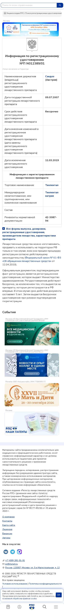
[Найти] (60, 5)
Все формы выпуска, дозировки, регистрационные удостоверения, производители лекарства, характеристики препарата (29, 234)
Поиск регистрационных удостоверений (43, 13)
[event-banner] (32, 394)
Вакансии (7, 533)
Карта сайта (8, 525)
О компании (8, 516)
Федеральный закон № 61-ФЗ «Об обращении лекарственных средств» (31, 259)
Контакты (7, 520)
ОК (58, 594)
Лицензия (7, 529)
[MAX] (19, 551)
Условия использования (14, 583)
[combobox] (29, 5)
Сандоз (49, 76)
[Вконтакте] (5, 551)
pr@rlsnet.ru (11, 564)
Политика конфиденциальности (45, 583)
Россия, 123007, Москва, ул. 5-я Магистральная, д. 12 (32, 567)
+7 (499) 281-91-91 (15, 560)
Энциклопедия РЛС (15, 13)
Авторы (6, 537)
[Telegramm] (12, 551)
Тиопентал (51, 185)
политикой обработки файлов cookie (19, 598)
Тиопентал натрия (51, 194)
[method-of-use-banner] (30, 29)
